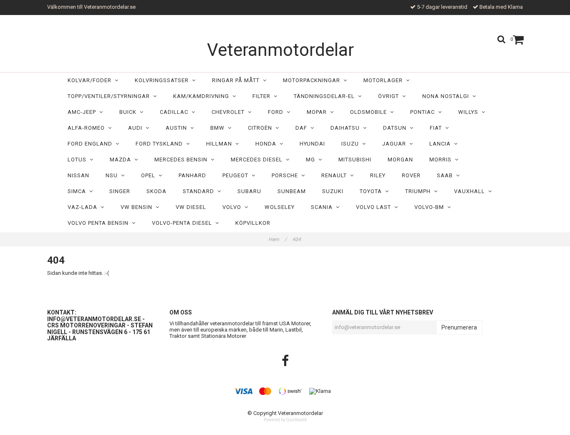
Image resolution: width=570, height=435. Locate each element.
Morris (442, 159)
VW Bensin (138, 207)
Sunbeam (291, 191)
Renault (335, 175)
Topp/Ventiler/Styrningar (110, 96)
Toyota (372, 191)
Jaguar (395, 144)
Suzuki (332, 191)
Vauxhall (471, 191)
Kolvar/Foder (91, 80)
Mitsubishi (354, 159)
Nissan (78, 175)
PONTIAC (424, 112)
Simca (78, 191)
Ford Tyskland (161, 144)
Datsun (396, 128)
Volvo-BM (430, 207)
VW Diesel (191, 207)
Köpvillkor (252, 223)
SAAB (446, 175)
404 (297, 239)
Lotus (79, 159)
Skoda (156, 191)
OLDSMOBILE (370, 112)
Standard (200, 191)
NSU (113, 175)
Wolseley (280, 207)
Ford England (92, 144)
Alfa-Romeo (88, 128)
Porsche (286, 175)
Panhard (192, 175)
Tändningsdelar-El (326, 96)
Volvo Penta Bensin (100, 223)
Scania (323, 207)
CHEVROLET (230, 112)
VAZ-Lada (84, 207)
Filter (263, 96)
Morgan (400, 159)
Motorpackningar (313, 80)
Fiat (437, 128)
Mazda (122, 159)
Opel (150, 175)
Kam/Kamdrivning (202, 96)
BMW (219, 128)
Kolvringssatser (163, 80)
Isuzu (351, 144)
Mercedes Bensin (182, 159)
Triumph (419, 191)
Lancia (441, 144)
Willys (470, 112)
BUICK (129, 112)
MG (312, 159)
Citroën (261, 128)
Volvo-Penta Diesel (183, 223)
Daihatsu (346, 128)
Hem (277, 239)
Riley (378, 175)
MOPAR (318, 112)
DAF (302, 128)
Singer (119, 191)
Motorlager (384, 80)
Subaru (249, 191)
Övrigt (390, 96)
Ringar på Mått (237, 80)
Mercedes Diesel (258, 159)
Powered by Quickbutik (285, 419)
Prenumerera (459, 327)
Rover (411, 175)
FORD (277, 112)
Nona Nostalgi (447, 96)
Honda (267, 144)
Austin (178, 128)
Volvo (233, 207)
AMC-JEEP (83, 112)
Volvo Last (375, 207)
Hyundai (312, 144)
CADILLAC (176, 112)
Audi (137, 128)
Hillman (220, 144)
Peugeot (237, 175)
